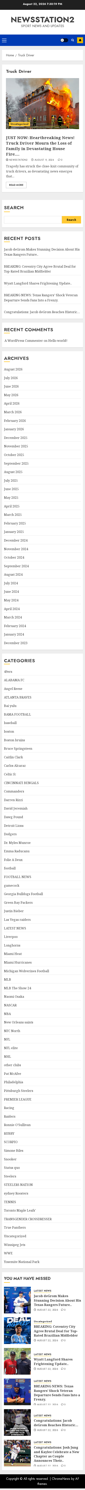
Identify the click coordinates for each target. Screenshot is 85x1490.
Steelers (10, 1176)
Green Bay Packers (18, 902)
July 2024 (11, 583)
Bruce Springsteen (18, 748)
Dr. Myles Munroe (17, 843)
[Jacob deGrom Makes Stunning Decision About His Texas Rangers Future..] (17, 1300)
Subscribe (80, 40)
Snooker (10, 1159)
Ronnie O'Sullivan (17, 1125)
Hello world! (57, 340)
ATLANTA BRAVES (17, 697)
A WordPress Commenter (24, 340)
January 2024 (14, 634)
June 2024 (11, 591)
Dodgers (10, 834)
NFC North (12, 1031)
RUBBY (9, 1133)
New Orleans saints (18, 1022)
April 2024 (12, 609)
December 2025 (15, 438)
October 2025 (14, 455)
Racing (9, 1108)
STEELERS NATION (18, 1185)
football (10, 868)
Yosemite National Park (22, 1262)
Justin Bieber (14, 911)
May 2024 (11, 600)
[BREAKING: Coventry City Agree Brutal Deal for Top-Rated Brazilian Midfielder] (17, 1330)
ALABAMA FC (14, 680)
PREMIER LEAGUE (17, 1099)
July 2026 (11, 378)
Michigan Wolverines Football (26, 971)
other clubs (12, 1065)
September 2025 (16, 463)
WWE (8, 1253)
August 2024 (13, 574)
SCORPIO (11, 1142)
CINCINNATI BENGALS (21, 783)
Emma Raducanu (16, 851)
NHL (7, 1056)
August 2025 (13, 472)
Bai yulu (10, 706)
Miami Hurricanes (18, 962)
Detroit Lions (14, 825)
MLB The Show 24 (17, 988)
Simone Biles (13, 1150)
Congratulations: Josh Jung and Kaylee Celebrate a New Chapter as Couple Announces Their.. (56, 1454)
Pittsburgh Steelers (18, 1091)
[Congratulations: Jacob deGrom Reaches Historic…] (17, 1422)
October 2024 (14, 557)
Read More (16, 185)
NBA (7, 1014)
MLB (7, 979)
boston (9, 731)
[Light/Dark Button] (64, 40)
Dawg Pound (13, 817)
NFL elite (11, 1048)
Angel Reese (13, 689)
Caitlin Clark (13, 757)
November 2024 (16, 549)
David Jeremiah (15, 808)
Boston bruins (14, 740)
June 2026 (11, 386)
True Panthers (15, 1227)
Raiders (9, 1116)
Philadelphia (13, 1082)
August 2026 (13, 369)
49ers (8, 671)
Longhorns (12, 945)
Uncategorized (19, 124)
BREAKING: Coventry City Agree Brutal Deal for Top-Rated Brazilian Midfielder (56, 1331)
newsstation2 (42, 19)
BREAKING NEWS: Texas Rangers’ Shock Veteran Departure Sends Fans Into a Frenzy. (57, 1393)
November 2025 (16, 446)
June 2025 (11, 489)
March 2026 (13, 412)
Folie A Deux (13, 860)
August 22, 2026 (47, 1310)
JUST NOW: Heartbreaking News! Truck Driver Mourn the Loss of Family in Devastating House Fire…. (40, 146)
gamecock (11, 885)
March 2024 (13, 617)
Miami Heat (13, 954)
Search (14, 207)
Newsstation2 (18, 160)
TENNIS (10, 1202)
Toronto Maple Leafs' (20, 1210)
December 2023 (15, 643)
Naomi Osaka (14, 996)
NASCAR (10, 1005)
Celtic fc (10, 774)
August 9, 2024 (44, 160)
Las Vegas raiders (17, 919)
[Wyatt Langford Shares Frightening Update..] (17, 1361)
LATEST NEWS (15, 928)
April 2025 (12, 506)
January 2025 (14, 532)
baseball (10, 723)
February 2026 (15, 421)
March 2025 (13, 514)
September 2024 (16, 566)
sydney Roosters (16, 1193)
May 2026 (11, 395)
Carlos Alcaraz (15, 765)
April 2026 (12, 403)
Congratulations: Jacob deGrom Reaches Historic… (42, 312)
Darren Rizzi (13, 800)
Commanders (14, 791)
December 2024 (15, 540)
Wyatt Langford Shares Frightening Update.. (38, 283)
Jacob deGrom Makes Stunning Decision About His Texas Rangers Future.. (57, 1300)
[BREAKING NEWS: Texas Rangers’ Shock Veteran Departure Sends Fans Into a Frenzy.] (17, 1392)
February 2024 (15, 626)
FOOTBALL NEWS (17, 877)
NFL (7, 1039)
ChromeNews (61, 1478)
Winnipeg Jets (14, 1245)
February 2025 (15, 523)
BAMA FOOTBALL (17, 714)
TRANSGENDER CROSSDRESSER (28, 1219)
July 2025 (11, 480)
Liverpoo (11, 937)
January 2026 (14, 429)
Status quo (12, 1167)
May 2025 (11, 497)
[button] (4, 40)
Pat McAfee (12, 1073)
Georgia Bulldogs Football (23, 894)
